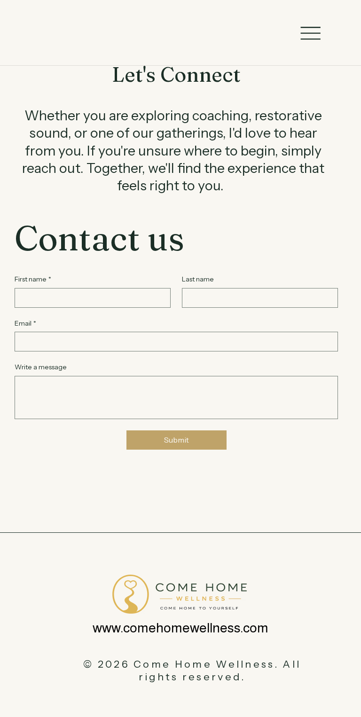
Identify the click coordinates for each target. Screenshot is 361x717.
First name (33, 279)
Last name (198, 279)
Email (25, 323)
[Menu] (310, 33)
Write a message (41, 367)
